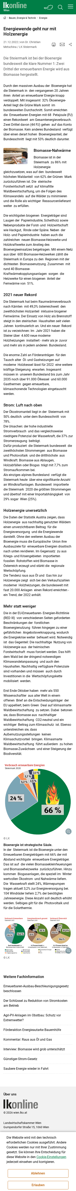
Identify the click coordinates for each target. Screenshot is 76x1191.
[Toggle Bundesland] (48, 7)
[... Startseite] (15, 7)
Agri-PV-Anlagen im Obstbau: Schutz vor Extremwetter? (32, 1017)
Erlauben (38, 1185)
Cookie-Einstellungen (51, 1157)
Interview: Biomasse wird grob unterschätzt (34, 1049)
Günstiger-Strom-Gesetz (20, 1059)
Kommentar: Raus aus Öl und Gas (27, 1039)
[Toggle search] (60, 7)
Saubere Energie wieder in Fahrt (25, 1069)
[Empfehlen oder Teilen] (70, 44)
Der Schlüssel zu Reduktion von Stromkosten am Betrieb (35, 1003)
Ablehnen (38, 1173)
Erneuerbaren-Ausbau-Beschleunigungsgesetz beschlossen (36, 988)
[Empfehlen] (62, 44)
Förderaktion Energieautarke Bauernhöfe (32, 1030)
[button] (70, 6)
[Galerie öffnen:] (15, 156)
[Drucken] (53, 44)
